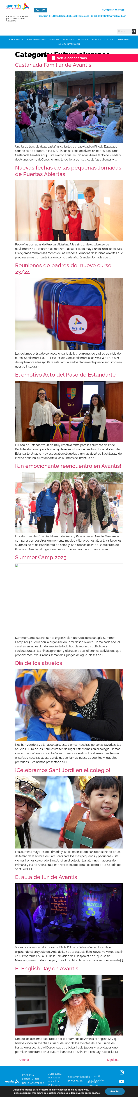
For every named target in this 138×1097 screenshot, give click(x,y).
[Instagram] (121, 1072)
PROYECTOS (83, 40)
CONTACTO (109, 40)
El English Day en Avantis (46, 968)
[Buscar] (134, 31)
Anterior (22, 1059)
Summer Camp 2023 (40, 557)
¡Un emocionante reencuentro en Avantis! (68, 466)
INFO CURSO (123, 40)
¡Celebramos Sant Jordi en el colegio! (62, 770)
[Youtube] (121, 1081)
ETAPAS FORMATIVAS (36, 40)
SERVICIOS (54, 40)
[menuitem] (37, 10)
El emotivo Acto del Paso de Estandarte (65, 374)
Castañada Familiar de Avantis (53, 65)
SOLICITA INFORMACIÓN (69, 44)
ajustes (96, 1093)
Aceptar (114, 1091)
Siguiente (115, 1059)
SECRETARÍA (68, 40)
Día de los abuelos (38, 663)
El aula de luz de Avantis (46, 877)
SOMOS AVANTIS (16, 40)
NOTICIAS (96, 40)
